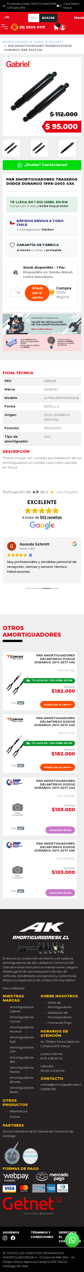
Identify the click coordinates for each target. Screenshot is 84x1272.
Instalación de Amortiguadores (59, 1015)
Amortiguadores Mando (22, 1070)
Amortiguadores (15, 41)
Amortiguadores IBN (22, 1060)
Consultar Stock (60, 830)
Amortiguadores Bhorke (22, 1080)
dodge (39, 41)
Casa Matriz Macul (71, 5)
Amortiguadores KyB (22, 1039)
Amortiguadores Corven (22, 1019)
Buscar (48, 17)
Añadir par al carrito (37, 293)
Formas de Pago (60, 1022)
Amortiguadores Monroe (22, 1029)
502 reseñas (51, 517)
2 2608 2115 (48, 1089)
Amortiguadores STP (22, 1050)
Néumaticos (18, 1111)
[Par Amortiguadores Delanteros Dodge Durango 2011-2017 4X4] (17, 683)
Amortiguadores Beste (22, 1090)
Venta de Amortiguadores (59, 1005)
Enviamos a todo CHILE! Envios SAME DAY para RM (31, 5)
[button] (62, 27)
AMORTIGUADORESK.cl (20, 1257)
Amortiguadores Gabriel (22, 1009)
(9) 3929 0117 (31, 27)
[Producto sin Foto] (17, 809)
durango (56, 41)
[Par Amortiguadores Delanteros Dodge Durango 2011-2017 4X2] (17, 746)
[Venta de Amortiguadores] (7, 18)
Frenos (15, 1117)
